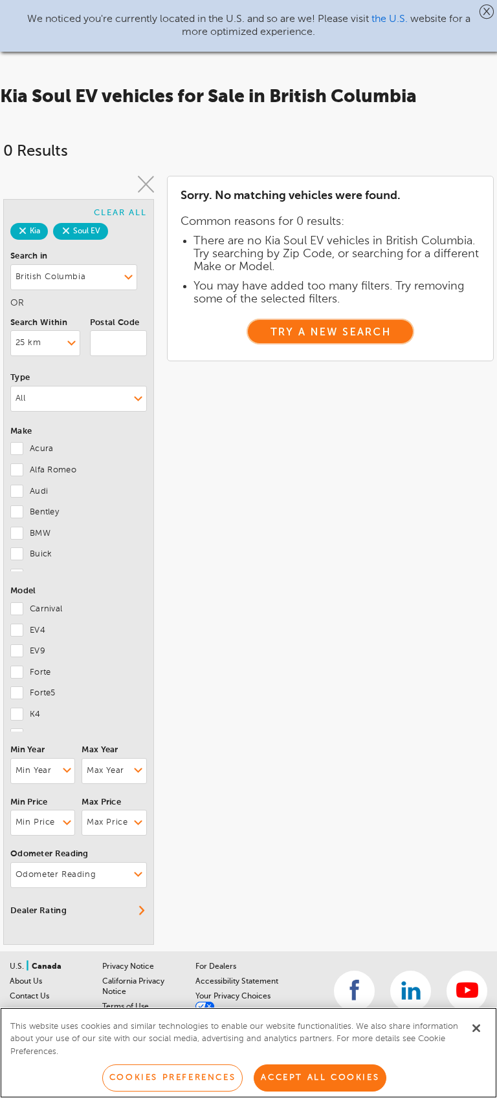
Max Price (101, 802)
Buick (41, 554)
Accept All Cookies (320, 1077)
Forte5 (43, 693)
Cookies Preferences (172, 1077)
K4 (35, 714)
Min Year (27, 750)
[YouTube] (467, 991)
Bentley (44, 512)
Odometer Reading (49, 854)
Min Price (29, 802)
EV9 (37, 651)
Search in (29, 256)
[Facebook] (354, 991)
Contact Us (29, 996)
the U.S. (389, 19)
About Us (26, 982)
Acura (42, 449)
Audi (39, 491)
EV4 (37, 630)
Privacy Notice (128, 967)
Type (20, 378)
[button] (487, 11)
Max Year (100, 750)
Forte (40, 672)
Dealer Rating (38, 911)
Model (23, 591)
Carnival (46, 609)
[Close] (476, 1028)
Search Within (38, 323)
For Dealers (215, 967)
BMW (40, 533)
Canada (46, 967)
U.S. (18, 967)
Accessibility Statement (236, 982)
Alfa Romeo (53, 470)
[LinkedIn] (410, 991)
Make (21, 431)
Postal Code (114, 323)
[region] (248, 1053)
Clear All (120, 213)
